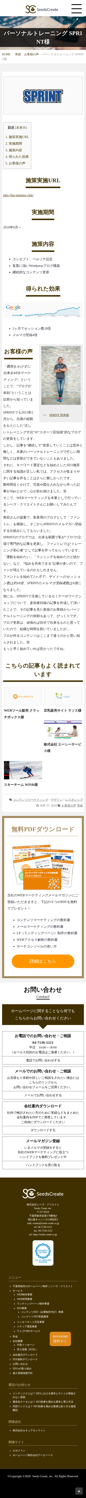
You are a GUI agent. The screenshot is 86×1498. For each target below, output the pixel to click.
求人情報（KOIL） (27, 1349)
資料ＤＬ (60, 1339)
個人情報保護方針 (23, 1373)
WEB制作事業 (24, 1294)
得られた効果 (17, 157)
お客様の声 (31, 54)
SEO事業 (22, 1308)
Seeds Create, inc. (42, 1476)
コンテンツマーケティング (30, 799)
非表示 (21, 127)
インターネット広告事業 (30, 1322)
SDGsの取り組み (22, 1368)
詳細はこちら (43, 961)
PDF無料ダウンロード (25, 1359)
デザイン (57, 799)
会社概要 (18, 1341)
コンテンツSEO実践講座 (34, 1316)
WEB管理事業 (24, 1299)
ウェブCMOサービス (28, 1331)
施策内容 (13, 150)
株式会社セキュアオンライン (29, 1430)
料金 (15, 1336)
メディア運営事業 (27, 1326)
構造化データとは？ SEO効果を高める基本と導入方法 (43, 1401)
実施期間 (13, 143)
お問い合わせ (20, 1363)
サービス (18, 1290)
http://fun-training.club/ (18, 195)
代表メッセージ (25, 1344)
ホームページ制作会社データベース (33, 1455)
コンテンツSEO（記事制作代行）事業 (42, 1312)
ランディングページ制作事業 (33, 1303)
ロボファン (19, 1450)
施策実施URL (17, 137)
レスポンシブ (74, 799)
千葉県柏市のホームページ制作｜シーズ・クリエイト (43, 1286)
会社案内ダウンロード (25, 1354)
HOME (6, 54)
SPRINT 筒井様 (59, 415)
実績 (18, 54)
